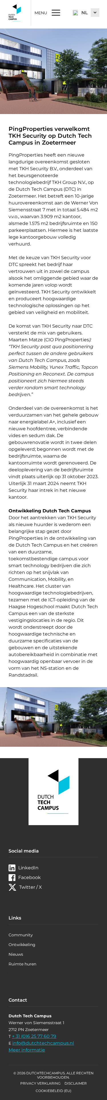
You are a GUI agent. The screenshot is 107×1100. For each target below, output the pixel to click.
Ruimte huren (22, 964)
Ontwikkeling (22, 944)
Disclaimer (75, 1083)
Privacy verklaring (40, 1083)
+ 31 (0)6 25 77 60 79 (34, 1036)
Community (21, 934)
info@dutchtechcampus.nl (43, 1043)
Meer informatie (27, 1050)
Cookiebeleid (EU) (53, 1091)
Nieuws (16, 954)
